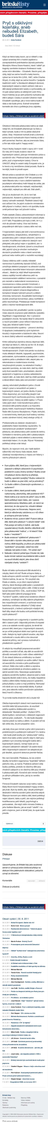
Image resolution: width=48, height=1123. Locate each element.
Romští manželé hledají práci (31, 972)
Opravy (4, 1103)
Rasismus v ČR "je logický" (21, 1022)
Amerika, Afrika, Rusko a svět (21, 957)
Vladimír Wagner (17, 1066)
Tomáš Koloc (15, 972)
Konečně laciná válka (27, 1038)
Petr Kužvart (15, 1072)
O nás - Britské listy (8, 1098)
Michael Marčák (16, 969)
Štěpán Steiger (16, 1079)
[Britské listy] (23, 115)
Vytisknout (9, 823)
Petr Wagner (15, 1013)
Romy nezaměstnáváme (19, 976)
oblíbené (42, 881)
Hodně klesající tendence (19, 960)
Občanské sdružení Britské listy (26, 1114)
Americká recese (28, 1079)
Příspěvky (24, 1105)
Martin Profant (16, 941)
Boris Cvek (15, 926)
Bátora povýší (25, 926)
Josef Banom (15, 1001)
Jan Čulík (14, 988)
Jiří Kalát (14, 1041)
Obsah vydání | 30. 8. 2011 (15, 918)
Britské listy (20, 5)
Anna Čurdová (16, 40)
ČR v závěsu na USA (28, 1013)
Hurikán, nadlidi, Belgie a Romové (30, 988)
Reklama (5, 1105)
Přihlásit (6, 858)
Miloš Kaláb (15, 1032)
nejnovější (32, 881)
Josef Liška (15, 1054)
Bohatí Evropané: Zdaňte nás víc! (22, 922)
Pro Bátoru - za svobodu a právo (22, 997)
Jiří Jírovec (15, 1038)
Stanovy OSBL (26, 1098)
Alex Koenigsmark (17, 982)
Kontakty (5, 1100)
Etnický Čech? (27, 941)
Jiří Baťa (14, 1048)
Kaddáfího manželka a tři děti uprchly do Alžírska (28, 966)
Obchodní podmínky (9, 1107)
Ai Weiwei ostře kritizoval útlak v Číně (24, 963)
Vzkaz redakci (25, 1100)
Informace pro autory (28, 1103)
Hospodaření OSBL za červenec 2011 (23, 1082)
